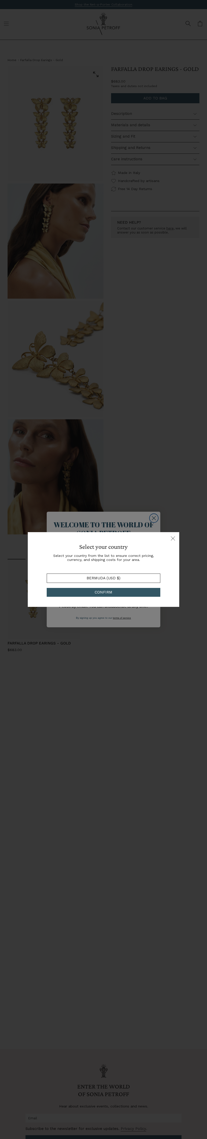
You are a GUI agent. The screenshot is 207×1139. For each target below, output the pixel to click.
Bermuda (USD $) (103, 578)
